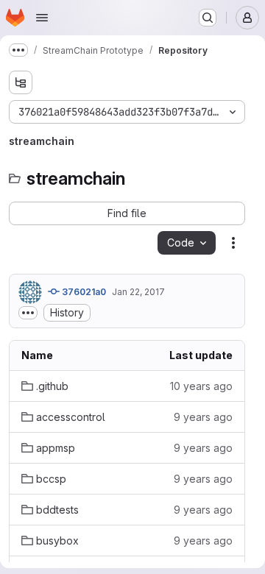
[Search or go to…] (207, 17)
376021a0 (83, 291)
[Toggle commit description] (28, 312)
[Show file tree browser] (20, 82)
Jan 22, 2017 (138, 291)
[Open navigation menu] (42, 17)
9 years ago (203, 417)
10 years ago (201, 386)
